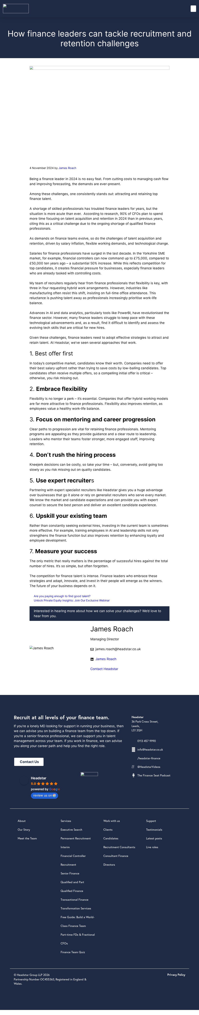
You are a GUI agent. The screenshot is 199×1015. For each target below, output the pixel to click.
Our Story (24, 829)
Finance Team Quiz (73, 952)
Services (66, 821)
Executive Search (71, 829)
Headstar (38, 778)
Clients (108, 829)
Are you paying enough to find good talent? (62, 596)
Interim (65, 847)
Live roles (152, 847)
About (22, 821)
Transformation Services (76, 908)
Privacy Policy (176, 974)
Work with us (111, 821)
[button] (193, 8)
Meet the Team (27, 838)
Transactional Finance (74, 899)
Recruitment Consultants (119, 847)
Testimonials (154, 829)
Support (151, 821)
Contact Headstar (104, 669)
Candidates (110, 838)
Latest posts (154, 838)
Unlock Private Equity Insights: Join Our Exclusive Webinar (72, 600)
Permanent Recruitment (76, 838)
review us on (42, 795)
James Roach (105, 659)
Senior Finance (70, 873)
